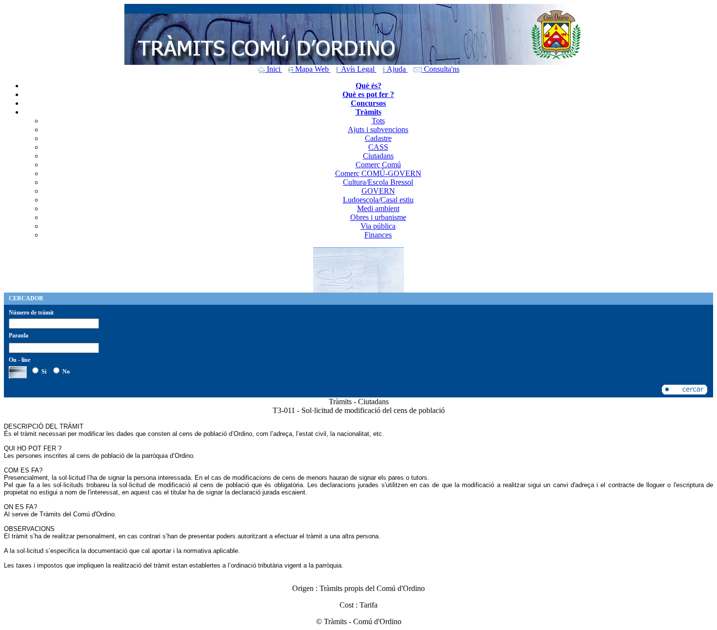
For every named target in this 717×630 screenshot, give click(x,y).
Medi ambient (378, 208)
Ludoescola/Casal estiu (378, 200)
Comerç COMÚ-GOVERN (378, 173)
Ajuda (396, 69)
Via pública (378, 226)
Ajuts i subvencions (378, 129)
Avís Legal (358, 69)
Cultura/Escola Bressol (378, 182)
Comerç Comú (378, 164)
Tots (378, 121)
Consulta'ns (440, 69)
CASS (378, 147)
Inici (273, 69)
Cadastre (378, 138)
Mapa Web (312, 69)
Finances (378, 235)
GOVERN (378, 191)
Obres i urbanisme (378, 217)
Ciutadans (378, 156)
